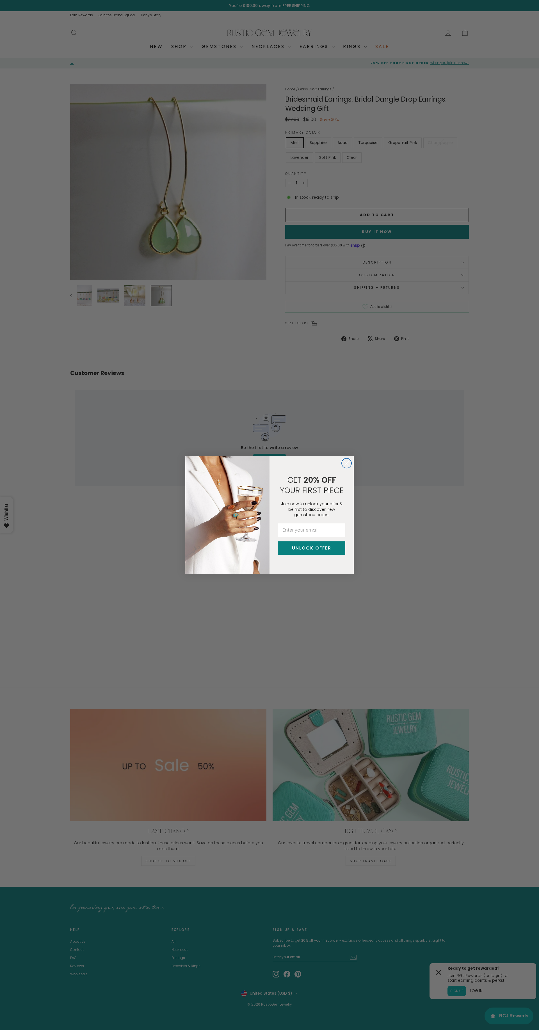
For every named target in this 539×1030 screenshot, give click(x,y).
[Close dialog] (346, 463)
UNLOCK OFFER (311, 548)
